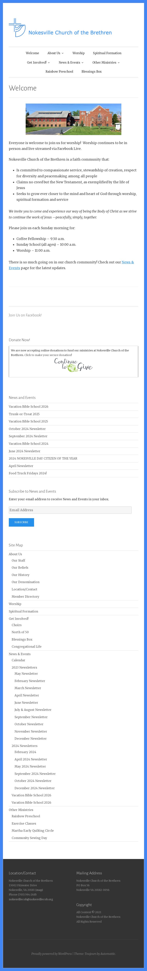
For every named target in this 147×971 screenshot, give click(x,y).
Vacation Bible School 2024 (28, 444)
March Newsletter (28, 688)
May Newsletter (26, 674)
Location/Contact (24, 589)
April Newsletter (21, 466)
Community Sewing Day (29, 838)
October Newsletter (29, 724)
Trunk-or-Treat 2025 (24, 414)
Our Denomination (25, 582)
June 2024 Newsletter (24, 451)
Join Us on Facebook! (25, 315)
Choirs (17, 625)
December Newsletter (31, 738)
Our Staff (18, 560)
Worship (79, 53)
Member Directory (25, 596)
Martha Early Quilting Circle (33, 830)
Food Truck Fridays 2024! (28, 473)
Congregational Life (27, 646)
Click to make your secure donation (47, 355)
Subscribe (21, 522)
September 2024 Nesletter (28, 436)
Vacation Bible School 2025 (28, 421)
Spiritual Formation (107, 53)
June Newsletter (26, 703)
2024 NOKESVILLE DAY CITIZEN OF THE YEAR (43, 458)
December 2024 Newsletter (35, 788)
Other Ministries (104, 62)
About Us (53, 53)
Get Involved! (37, 62)
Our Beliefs (20, 567)
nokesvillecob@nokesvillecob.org (31, 899)
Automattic (107, 954)
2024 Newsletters (25, 746)
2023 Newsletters (24, 667)
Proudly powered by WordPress (51, 954)
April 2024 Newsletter (31, 759)
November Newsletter (31, 731)
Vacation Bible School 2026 (28, 406)
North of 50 (20, 632)
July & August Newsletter (33, 710)
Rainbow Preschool (59, 71)
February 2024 (25, 752)
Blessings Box (92, 71)
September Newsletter (31, 717)
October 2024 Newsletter (27, 429)
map (39, 890)
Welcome (32, 53)
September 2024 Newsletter (35, 774)
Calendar (18, 660)
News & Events (69, 62)
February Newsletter (30, 681)
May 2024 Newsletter (30, 766)
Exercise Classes (24, 823)
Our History (20, 575)
